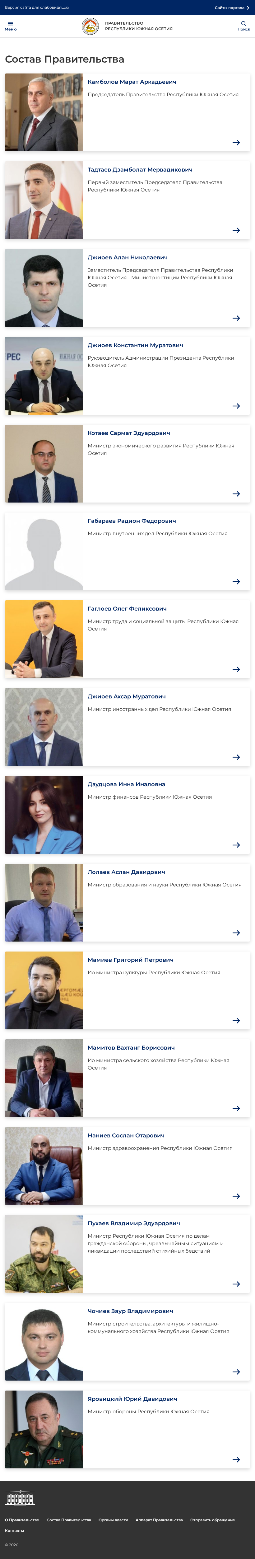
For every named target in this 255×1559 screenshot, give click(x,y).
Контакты (14, 1530)
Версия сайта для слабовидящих (37, 7)
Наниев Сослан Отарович (126, 1135)
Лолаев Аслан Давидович (126, 872)
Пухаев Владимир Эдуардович (134, 1223)
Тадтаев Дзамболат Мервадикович (140, 169)
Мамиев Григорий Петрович (131, 960)
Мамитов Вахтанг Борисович (131, 1047)
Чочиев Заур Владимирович (130, 1311)
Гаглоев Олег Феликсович (127, 608)
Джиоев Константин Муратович (135, 345)
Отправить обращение (212, 1520)
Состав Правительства (69, 1520)
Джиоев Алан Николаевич (128, 257)
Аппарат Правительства (159, 1520)
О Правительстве (22, 1520)
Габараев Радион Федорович (132, 520)
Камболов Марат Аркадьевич (132, 81)
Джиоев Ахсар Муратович (127, 696)
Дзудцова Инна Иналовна (126, 784)
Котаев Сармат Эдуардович (129, 433)
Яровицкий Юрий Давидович (132, 1399)
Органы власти (113, 1520)
